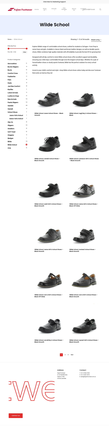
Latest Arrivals (13, 93)
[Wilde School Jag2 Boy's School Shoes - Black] (84, 93)
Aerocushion (12, 63)
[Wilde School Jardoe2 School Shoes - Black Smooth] (84, 229)
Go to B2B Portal (89, 9)
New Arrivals (12, 99)
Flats (9, 80)
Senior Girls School (16, 119)
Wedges (10, 138)
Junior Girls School (16, 115)
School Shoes (12, 112)
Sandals (10, 106)
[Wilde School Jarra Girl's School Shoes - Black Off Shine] (49, 275)
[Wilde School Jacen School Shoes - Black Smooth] (49, 93)
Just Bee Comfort (14, 86)
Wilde (10, 141)
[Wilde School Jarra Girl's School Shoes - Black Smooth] (84, 275)
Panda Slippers (13, 102)
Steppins (11, 135)
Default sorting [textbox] (95, 39)
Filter (24, 52)
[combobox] (96, 40)
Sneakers (11, 128)
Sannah (10, 109)
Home (9, 39)
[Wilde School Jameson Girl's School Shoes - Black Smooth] (84, 139)
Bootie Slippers (13, 67)
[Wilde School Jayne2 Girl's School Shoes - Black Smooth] (84, 320)
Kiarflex (10, 89)
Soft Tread (11, 132)
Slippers (10, 125)
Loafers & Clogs (13, 96)
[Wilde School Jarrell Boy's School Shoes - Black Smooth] (49, 320)
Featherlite (11, 76)
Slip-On (10, 122)
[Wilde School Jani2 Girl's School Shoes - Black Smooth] (49, 184)
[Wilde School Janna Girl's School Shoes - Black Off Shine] (84, 184)
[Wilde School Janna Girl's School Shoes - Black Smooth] (49, 229)
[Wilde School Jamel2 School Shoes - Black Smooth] (49, 139)
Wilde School (12, 145)
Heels (10, 83)
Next (72, 354)
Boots (10, 70)
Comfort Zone (13, 73)
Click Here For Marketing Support (54, 2)
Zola (9, 148)
